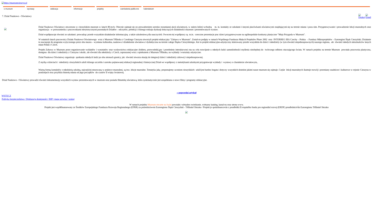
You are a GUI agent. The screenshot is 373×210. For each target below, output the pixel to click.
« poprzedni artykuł (186, 92)
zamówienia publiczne (129, 9)
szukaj (71, 99)
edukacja (54, 9)
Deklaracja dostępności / (37, 99)
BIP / (51, 99)
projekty (100, 9)
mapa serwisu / (61, 99)
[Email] (368, 15)
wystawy (30, 9)
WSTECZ (6, 95)
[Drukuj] (361, 15)
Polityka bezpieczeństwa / (14, 99)
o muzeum (8, 9)
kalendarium (149, 9)
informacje (78, 9)
